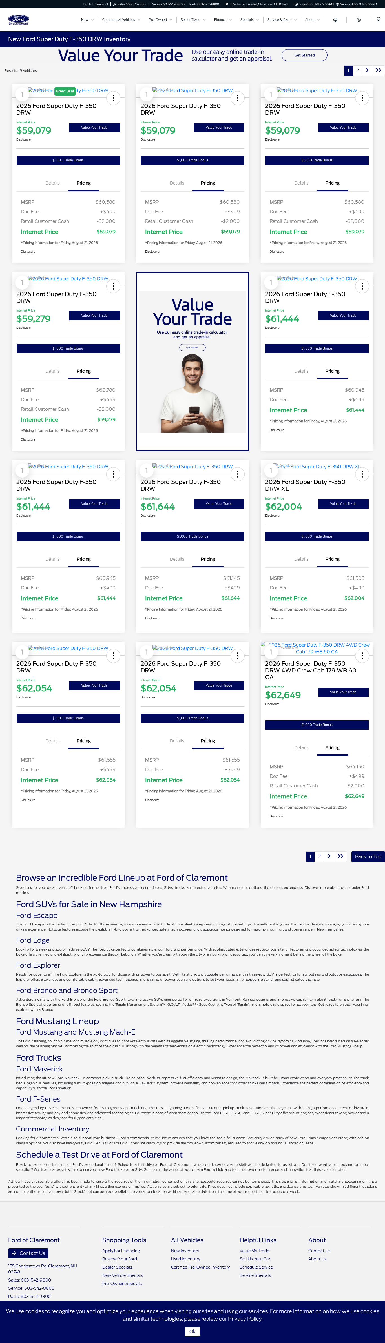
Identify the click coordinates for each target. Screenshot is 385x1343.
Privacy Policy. (245, 1319)
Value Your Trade (94, 128)
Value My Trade (254, 1251)
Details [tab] (52, 183)
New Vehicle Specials (122, 1275)
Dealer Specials (117, 1267)
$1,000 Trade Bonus (68, 160)
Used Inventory (185, 1259)
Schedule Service (256, 1267)
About (317, 1240)
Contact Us (32, 1253)
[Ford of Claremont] (33, 19)
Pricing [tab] (84, 183)
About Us (317, 1259)
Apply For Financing (121, 1251)
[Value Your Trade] (192, 54)
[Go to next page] (367, 70)
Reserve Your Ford (119, 1259)
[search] (379, 19)
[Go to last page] (378, 70)
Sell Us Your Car (255, 1259)
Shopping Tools (124, 1240)
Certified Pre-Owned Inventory (200, 1267)
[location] (227, 4)
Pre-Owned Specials (122, 1283)
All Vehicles (187, 1240)
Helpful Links (258, 1240)
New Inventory (185, 1251)
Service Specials (255, 1275)
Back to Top (368, 856)
